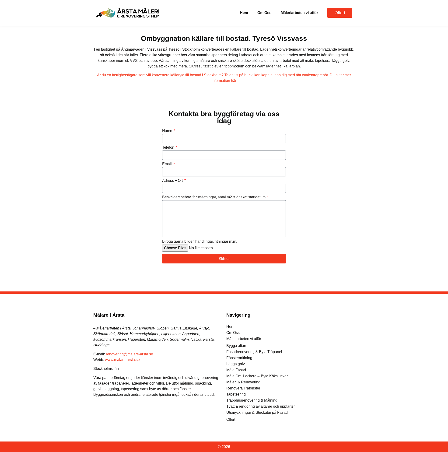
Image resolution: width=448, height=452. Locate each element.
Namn (167, 131)
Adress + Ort (173, 180)
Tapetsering (236, 394)
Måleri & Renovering (243, 382)
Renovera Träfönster (243, 388)
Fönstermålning (239, 358)
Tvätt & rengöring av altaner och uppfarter (260, 406)
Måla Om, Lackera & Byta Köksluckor (257, 376)
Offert (230, 419)
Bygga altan (236, 346)
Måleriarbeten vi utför (299, 13)
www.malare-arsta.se (122, 360)
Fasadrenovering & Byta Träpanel (254, 352)
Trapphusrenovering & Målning (251, 400)
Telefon (168, 147)
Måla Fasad (236, 370)
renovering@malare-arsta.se (129, 354)
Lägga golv (235, 364)
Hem (244, 13)
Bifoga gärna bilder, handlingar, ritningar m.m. (199, 241)
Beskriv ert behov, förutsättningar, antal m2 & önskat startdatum (214, 197)
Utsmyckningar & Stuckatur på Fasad (257, 412)
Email (167, 164)
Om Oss (264, 13)
